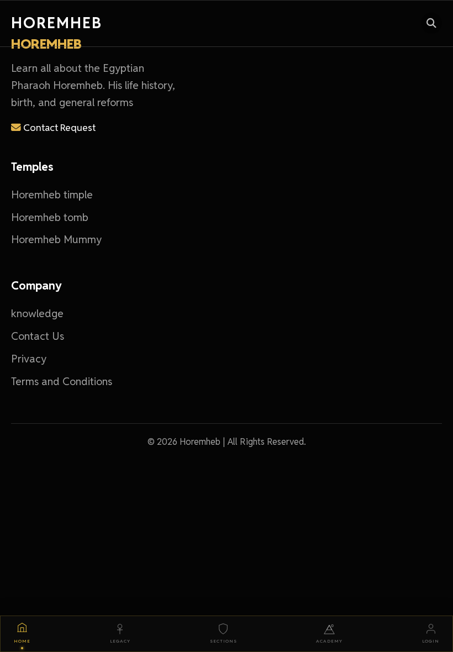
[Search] (431, 23)
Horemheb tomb (49, 217)
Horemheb (56, 23)
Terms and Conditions (61, 381)
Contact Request (58, 127)
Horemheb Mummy (56, 239)
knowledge (37, 313)
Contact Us (37, 336)
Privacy (28, 359)
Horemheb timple (52, 195)
